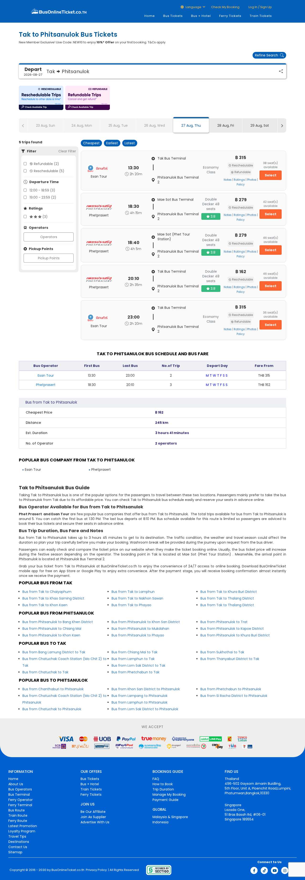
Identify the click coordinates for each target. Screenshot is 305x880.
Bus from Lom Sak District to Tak (138, 665)
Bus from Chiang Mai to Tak (135, 652)
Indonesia (160, 822)
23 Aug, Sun (45, 125)
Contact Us (17, 847)
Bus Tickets (173, 16)
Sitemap (15, 852)
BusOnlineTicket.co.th (68, 870)
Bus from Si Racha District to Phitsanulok (233, 695)
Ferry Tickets (230, 16)
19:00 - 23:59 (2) (43, 197)
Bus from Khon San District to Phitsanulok (146, 689)
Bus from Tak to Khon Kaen (44, 605)
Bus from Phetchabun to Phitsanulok (230, 689)
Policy (241, 184)
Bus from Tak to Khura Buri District (228, 591)
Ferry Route (17, 820)
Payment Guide (165, 799)
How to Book (162, 784)
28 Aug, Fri (225, 125)
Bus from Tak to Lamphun (133, 591)
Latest (130, 143)
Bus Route (16, 810)
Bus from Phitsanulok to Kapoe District (232, 628)
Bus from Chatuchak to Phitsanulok (51, 709)
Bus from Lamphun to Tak (133, 658)
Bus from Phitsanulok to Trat (224, 622)
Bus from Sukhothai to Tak (222, 652)
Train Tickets (261, 16)
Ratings (239, 180)
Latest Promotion (22, 826)
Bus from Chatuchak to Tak (45, 672)
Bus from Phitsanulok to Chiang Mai (51, 628)
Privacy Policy (96, 870)
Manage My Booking (169, 794)
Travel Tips (17, 836)
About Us (15, 784)
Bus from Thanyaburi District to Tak (229, 658)
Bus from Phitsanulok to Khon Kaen (51, 635)
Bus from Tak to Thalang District (227, 598)
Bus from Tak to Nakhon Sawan (137, 598)
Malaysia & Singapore (170, 817)
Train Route (17, 815)
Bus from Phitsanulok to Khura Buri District (235, 635)
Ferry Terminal (20, 805)
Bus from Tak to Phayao (131, 605)
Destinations (18, 841)
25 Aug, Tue (118, 125)
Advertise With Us (95, 822)
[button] (41, 98)
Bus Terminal (19, 794)
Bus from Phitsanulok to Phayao (138, 635)
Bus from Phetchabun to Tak (135, 672)
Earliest (112, 143)
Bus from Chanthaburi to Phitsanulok (53, 689)
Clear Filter (67, 151)
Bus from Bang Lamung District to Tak (53, 652)
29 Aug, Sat (259, 125)
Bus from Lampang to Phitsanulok (140, 695)
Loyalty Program (21, 831)
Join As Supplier (93, 817)
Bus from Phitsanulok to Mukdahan (140, 628)
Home (149, 16)
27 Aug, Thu (191, 125)
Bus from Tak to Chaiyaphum (46, 591)
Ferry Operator (20, 799)
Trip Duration (163, 789)
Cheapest (91, 143)
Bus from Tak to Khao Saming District (53, 598)
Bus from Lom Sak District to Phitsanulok (145, 709)
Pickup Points (49, 258)
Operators (48, 237)
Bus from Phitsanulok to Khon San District (146, 622)
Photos (251, 180)
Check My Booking (225, 7)
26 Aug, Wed (154, 125)
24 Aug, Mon (81, 125)
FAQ (155, 778)
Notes (228, 180)
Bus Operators (20, 789)
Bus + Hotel (201, 16)
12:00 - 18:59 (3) (42, 190)
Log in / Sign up (260, 7)
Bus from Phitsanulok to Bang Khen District (57, 622)
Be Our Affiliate (93, 811)
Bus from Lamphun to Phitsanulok (140, 702)
